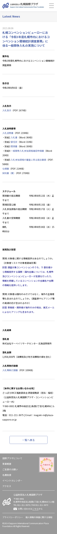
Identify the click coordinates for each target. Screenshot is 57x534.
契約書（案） (9, 173)
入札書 (14, 137)
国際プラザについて (12, 458)
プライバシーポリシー (12, 517)
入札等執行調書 (10, 370)
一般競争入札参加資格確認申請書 (27, 150)
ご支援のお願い (10, 469)
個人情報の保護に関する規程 (38, 517)
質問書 (14, 146)
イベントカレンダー (12, 480)
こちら (35, 508)
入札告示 (6, 110)
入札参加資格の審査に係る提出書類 (28, 159)
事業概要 (6, 463)
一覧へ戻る (28, 440)
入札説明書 (7, 133)
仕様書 (5, 168)
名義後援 (6, 475)
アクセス (6, 486)
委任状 (14, 141)
